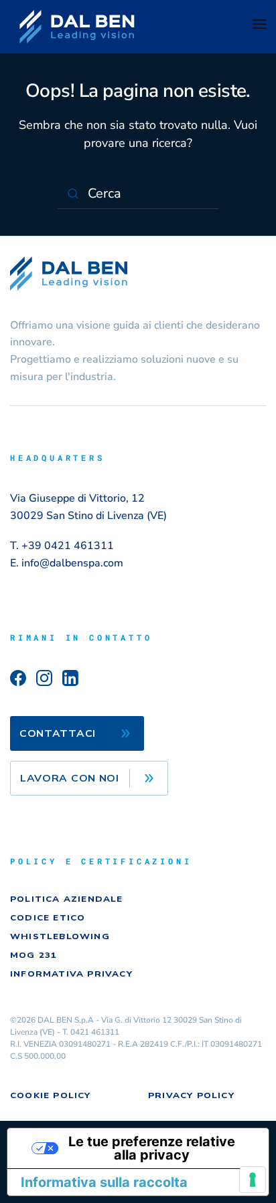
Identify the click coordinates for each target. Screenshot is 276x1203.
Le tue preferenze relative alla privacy (151, 1148)
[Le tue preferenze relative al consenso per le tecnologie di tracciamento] (252, 1179)
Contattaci (57, 733)
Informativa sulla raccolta (104, 1182)
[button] (259, 26)
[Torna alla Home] (77, 26)
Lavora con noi (69, 778)
